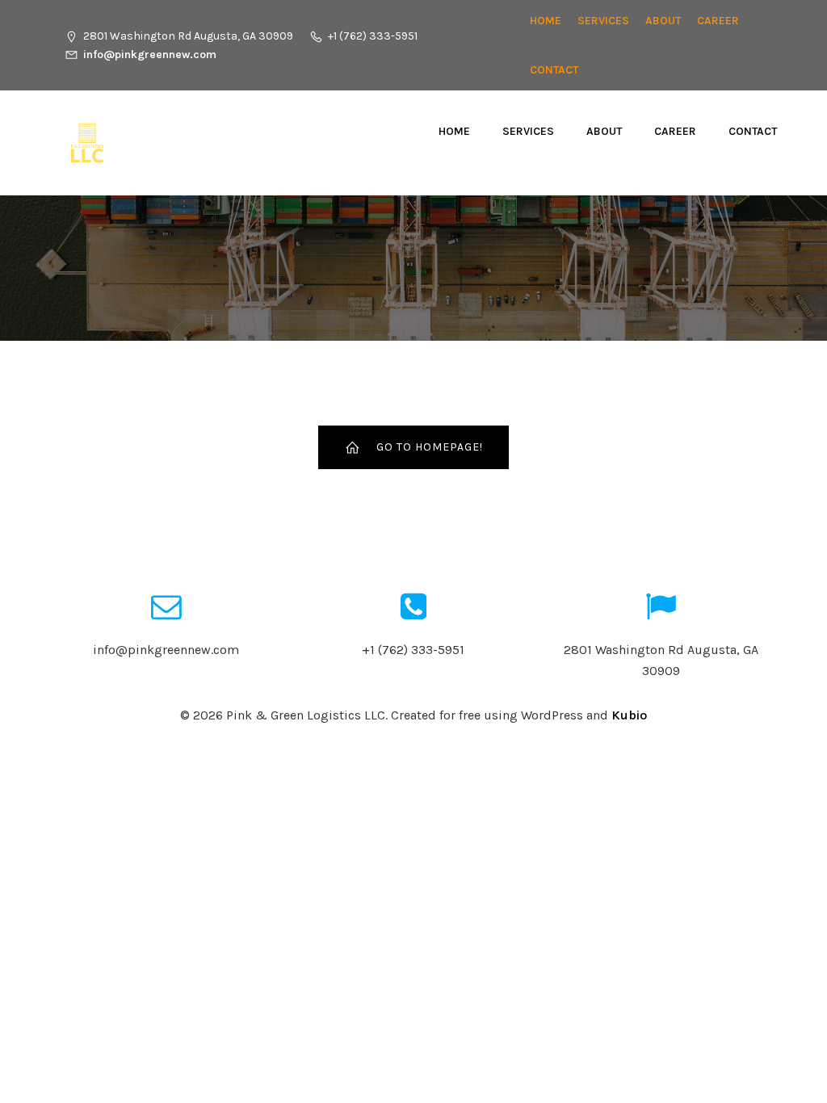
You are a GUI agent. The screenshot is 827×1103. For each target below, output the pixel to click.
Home (545, 20)
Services (603, 20)
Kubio (629, 715)
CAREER (718, 20)
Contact (554, 70)
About (663, 20)
